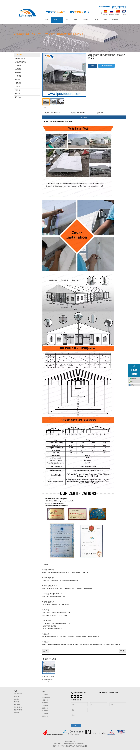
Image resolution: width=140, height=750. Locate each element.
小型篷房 (18, 76)
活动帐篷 (45, 705)
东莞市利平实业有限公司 (68, 746)
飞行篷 (17, 86)
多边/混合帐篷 (20, 58)
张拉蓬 (17, 79)
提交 (75, 725)
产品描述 (84, 117)
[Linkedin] (78, 696)
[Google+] (75, 696)
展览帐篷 (45, 695)
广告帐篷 (45, 713)
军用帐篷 (45, 716)
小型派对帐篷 (18, 710)
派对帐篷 (45, 703)
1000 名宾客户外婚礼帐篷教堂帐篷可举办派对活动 (48, 678)
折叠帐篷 (18, 83)
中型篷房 (18, 72)
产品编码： (74, 113)
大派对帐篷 (17, 704)
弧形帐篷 (16, 699)
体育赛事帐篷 (46, 697)
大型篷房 (18, 69)
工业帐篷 (45, 708)
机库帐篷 (45, 711)
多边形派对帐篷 (20, 62)
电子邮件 (133, 385)
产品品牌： (47, 113)
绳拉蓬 (17, 93)
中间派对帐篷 (18, 707)
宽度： (99, 113)
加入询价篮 (108, 65)
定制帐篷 (16, 712)
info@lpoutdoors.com (110, 692)
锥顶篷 (17, 90)
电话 (132, 382)
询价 (92, 65)
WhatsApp (133, 378)
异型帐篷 (18, 65)
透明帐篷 (16, 702)
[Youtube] (81, 696)
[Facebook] (72, 696)
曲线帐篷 (16, 696)
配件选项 (18, 97)
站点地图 (84, 746)
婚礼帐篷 (45, 700)
